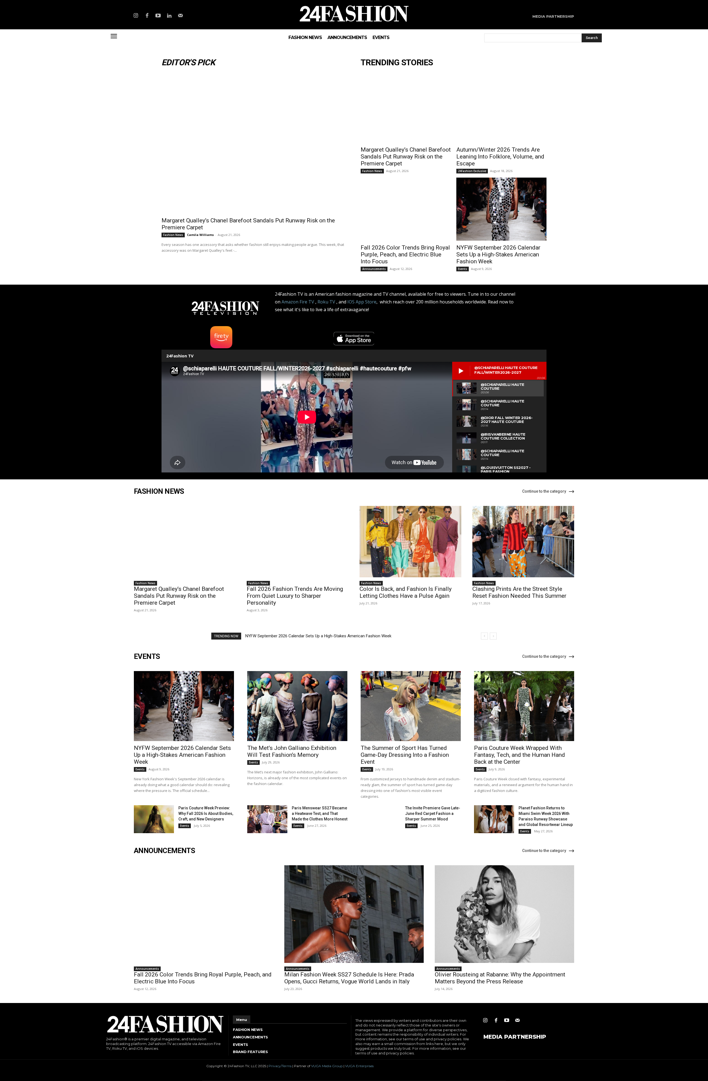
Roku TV (326, 302)
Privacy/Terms (280, 1066)
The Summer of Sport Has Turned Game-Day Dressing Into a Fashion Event (405, 755)
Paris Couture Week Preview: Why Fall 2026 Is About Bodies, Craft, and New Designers (205, 813)
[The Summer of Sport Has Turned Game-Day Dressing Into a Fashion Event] (411, 706)
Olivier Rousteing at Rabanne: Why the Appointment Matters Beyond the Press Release (500, 978)
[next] (493, 636)
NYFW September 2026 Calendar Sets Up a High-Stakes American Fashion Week (498, 254)
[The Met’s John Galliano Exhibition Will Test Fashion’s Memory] (297, 706)
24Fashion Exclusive (472, 171)
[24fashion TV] (354, 13)
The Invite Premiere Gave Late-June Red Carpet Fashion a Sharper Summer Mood (432, 813)
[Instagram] (136, 16)
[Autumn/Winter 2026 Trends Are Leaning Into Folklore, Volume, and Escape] (501, 111)
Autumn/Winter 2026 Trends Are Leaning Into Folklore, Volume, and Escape (500, 156)
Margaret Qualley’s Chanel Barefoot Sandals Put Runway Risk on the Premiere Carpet (406, 156)
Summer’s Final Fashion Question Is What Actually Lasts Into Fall (304, 635)
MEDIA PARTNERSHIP (514, 1036)
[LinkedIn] (169, 16)
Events (462, 269)
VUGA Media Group (327, 1066)
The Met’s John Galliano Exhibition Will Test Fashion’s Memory (291, 751)
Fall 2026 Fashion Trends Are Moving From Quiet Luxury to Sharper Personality (295, 596)
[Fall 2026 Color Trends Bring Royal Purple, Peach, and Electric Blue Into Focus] (406, 209)
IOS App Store (361, 302)
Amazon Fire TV (298, 302)
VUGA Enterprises (359, 1066)
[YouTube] (158, 16)
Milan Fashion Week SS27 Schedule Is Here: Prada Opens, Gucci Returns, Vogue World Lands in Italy (349, 978)
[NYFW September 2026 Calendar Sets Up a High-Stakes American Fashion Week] (501, 209)
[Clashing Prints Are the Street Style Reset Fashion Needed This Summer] (523, 541)
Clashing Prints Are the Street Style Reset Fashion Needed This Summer (519, 592)
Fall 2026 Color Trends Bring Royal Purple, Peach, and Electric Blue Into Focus (405, 254)
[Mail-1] (180, 16)
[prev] (484, 636)
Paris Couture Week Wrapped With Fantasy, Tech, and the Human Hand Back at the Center (519, 755)
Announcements (374, 269)
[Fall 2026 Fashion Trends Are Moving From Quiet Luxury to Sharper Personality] (297, 541)
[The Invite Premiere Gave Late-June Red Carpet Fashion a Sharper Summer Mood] (381, 819)
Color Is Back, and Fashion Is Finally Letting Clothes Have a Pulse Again (406, 592)
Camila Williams (200, 235)
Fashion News (173, 235)
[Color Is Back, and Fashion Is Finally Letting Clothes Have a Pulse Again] (410, 541)
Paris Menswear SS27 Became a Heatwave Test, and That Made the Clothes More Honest (319, 813)
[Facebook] (147, 16)
